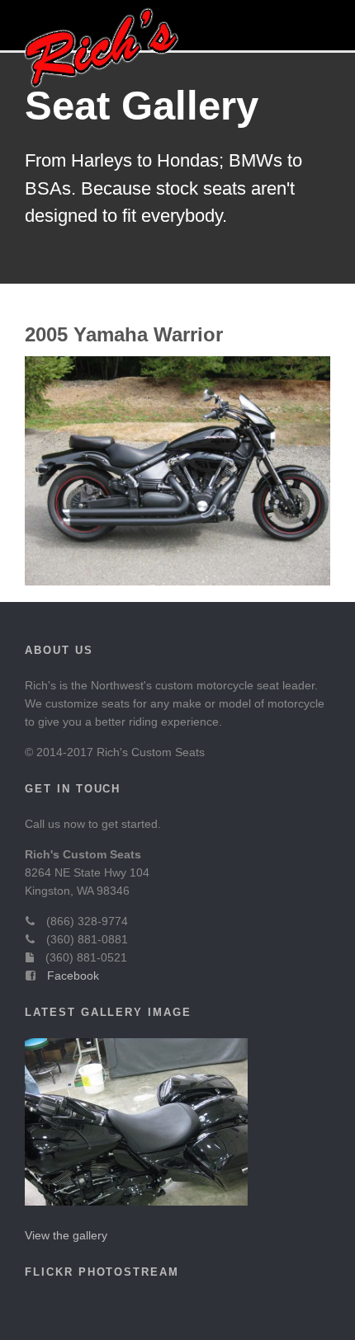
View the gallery (66, 1235)
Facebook (73, 975)
